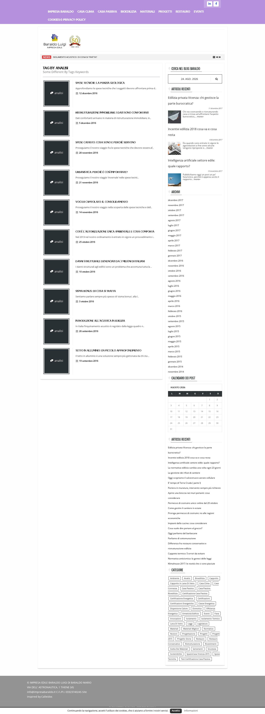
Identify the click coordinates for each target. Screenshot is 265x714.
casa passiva (188, 588)
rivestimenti (211, 644)
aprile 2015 (173, 346)
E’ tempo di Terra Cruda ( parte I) (184, 482)
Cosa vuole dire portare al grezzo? (185, 528)
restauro (200, 639)
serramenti (198, 649)
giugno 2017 (174, 230)
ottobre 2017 (174, 210)
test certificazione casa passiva (195, 659)
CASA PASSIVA (107, 12)
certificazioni (204, 598)
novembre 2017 (176, 205)
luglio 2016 (173, 285)
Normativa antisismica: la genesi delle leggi (189, 558)
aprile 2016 (173, 301)
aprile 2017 (173, 240)
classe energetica (206, 603)
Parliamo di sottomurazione (182, 538)
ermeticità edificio (190, 613)
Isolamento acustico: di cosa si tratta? (75, 57)
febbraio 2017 (175, 250)
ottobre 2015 (174, 316)
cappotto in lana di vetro (182, 583)
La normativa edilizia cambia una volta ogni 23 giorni (194, 467)
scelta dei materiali (179, 649)
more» (200, 116)
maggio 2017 (174, 235)
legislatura (202, 623)
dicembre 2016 (175, 260)
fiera (217, 613)
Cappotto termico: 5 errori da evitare (186, 553)
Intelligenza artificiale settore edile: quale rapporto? (194, 462)
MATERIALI (147, 12)
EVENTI (199, 12)
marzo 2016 (174, 306)
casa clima (204, 583)
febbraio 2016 (175, 311)
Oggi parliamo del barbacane (182, 533)
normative (208, 628)
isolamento (191, 618)
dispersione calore (179, 608)
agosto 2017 (174, 220)
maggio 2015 (174, 341)
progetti (203, 634)
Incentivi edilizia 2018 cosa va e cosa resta (189, 457)
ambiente (174, 578)
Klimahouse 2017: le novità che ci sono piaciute (191, 563)
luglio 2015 (173, 331)
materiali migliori (191, 628)
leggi (190, 623)
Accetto (176, 710)
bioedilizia (200, 578)
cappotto (213, 578)
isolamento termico (210, 618)
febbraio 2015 (175, 356)
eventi (207, 613)
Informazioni (191, 710)
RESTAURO (183, 12)
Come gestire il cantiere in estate (184, 508)
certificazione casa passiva (194, 593)
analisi (58, 93)
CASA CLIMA (85, 12)
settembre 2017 (176, 215)
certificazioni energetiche (182, 603)
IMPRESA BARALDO (61, 12)
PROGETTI (165, 12)
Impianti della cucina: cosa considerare (187, 523)
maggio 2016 (174, 296)
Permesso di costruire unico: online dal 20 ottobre (193, 503)
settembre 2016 (176, 275)
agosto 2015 (174, 326)
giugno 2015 (174, 336)
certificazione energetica (181, 598)
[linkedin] (209, 3)
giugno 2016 (174, 290)
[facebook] (216, 3)
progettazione (188, 634)
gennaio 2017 (175, 255)
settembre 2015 (176, 321)
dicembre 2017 (175, 200)
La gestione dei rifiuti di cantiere (184, 472)
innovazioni (175, 618)
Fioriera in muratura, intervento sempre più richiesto (194, 487)
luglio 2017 (173, 225)
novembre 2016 (176, 265)
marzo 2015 (174, 351)
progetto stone (184, 639)
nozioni (173, 634)
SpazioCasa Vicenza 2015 (198, 654)
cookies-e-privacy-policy (67, 20)
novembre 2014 (176, 371)
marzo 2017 (174, 245)
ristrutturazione (192, 644)
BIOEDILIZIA (128, 12)
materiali (174, 628)
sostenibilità (176, 654)
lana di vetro (176, 623)
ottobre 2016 (174, 270)
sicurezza (212, 649)
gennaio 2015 (175, 361)
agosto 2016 (174, 280)
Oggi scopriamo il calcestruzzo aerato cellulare (191, 477)
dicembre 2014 (175, 366)
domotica (197, 608)
